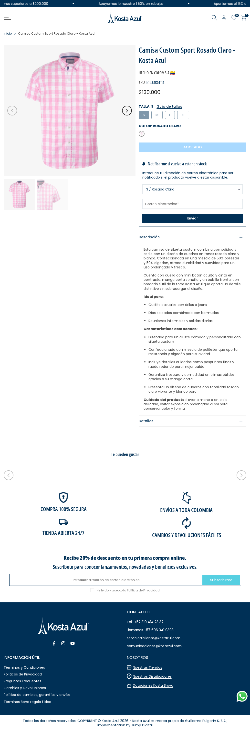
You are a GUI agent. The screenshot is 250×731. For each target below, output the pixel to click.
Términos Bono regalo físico (27, 701)
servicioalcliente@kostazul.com (153, 638)
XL (185, 115)
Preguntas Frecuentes (22, 681)
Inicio (8, 34)
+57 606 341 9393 (159, 629)
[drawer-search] (214, 17)
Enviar (192, 218)
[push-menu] (7, 18)
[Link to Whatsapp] (242, 696)
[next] (127, 110)
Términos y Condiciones (24, 667)
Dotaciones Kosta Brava (153, 685)
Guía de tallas (169, 106)
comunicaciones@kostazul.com (154, 646)
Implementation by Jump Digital (125, 725)
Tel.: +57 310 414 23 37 (145, 621)
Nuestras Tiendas (147, 667)
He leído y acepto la (128, 590)
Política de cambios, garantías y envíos (37, 694)
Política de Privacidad (143, 590)
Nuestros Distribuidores (152, 676)
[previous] (12, 110)
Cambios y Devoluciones (25, 687)
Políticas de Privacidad (23, 674)
